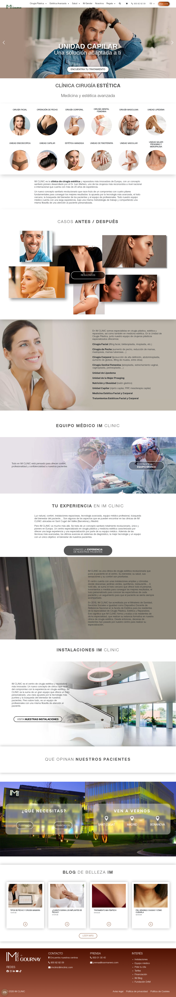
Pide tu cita (140, 967)
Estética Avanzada (58, 4)
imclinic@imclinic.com (62, 967)
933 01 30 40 (99, 958)
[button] (88, 275)
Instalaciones (141, 960)
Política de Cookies (160, 992)
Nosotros (99, 4)
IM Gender (87, 4)
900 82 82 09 (57, 963)
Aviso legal (118, 992)
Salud (74, 4)
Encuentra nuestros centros (64, 958)
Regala (109, 4)
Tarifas (138, 971)
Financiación (141, 975)
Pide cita (164, 4)
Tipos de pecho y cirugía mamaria (25, 910)
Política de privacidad (137, 992)
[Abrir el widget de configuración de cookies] (4, 992)
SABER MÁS (88, 69)
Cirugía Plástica (37, 4)
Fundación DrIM (143, 982)
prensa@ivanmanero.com (105, 963)
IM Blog (138, 978)
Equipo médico (142, 963)
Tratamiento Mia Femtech (105, 910)
